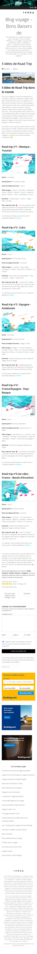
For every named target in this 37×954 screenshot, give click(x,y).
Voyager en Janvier (7, 851)
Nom (4, 635)
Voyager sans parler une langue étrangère (14, 779)
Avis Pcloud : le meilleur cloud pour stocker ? (14, 830)
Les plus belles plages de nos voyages (13, 801)
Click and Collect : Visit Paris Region (12, 855)
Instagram (25, 573)
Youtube (11, 573)
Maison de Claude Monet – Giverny (12, 783)
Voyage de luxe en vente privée (11, 792)
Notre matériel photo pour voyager (12, 838)
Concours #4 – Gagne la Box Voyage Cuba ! (10, 595)
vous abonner (22, 644)
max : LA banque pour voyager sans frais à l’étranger (17, 825)
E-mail (15, 635)
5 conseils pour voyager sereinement (12, 796)
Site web (27, 635)
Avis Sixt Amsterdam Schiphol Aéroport (13, 805)
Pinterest (17, 573)
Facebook (5, 573)
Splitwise (27, 593)
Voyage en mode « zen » (9, 809)
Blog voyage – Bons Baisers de (19, 26)
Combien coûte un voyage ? (10, 843)
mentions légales (18, 945)
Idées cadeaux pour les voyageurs (12, 788)
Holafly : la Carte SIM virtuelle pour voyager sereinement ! (18, 775)
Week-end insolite (7, 834)
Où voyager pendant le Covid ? (10, 814)
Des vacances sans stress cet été (12, 847)
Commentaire (7, 614)
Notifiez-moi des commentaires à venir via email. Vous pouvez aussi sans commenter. (17, 644)
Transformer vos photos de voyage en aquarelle (16, 771)
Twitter (29, 571)
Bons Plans (7, 69)
